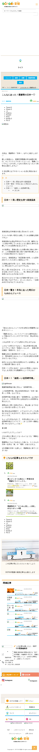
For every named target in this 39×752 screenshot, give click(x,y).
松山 (9, 664)
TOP (8, 730)
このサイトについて (19, 730)
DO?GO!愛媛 (18, 749)
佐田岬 (7, 660)
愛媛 (9, 662)
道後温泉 (17, 664)
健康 (16, 78)
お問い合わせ (29, 733)
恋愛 (23, 78)
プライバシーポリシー (15, 733)
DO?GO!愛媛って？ (16, 701)
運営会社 (31, 730)
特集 (11, 719)
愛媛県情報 (31, 78)
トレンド (8, 78)
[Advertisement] (19, 35)
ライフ (9, 87)
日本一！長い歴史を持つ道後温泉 (18, 182)
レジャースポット (15, 707)
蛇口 (13, 664)
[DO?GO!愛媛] (11, 3)
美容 (20, 82)
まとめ (16, 190)
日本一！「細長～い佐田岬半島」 (18, 188)
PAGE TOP (34, 748)
